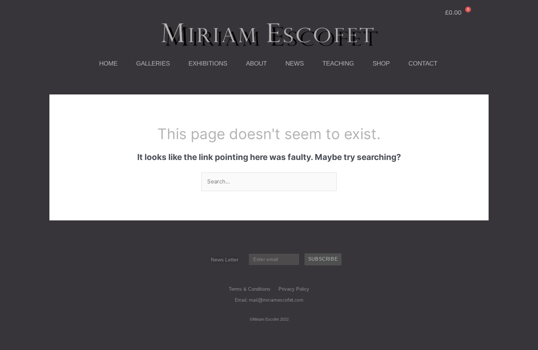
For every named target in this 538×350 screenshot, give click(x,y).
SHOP (381, 63)
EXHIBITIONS (207, 63)
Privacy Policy (294, 289)
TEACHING (338, 63)
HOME (108, 63)
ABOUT (256, 63)
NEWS (294, 63)
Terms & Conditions (249, 289)
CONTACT (422, 63)
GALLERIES (153, 63)
